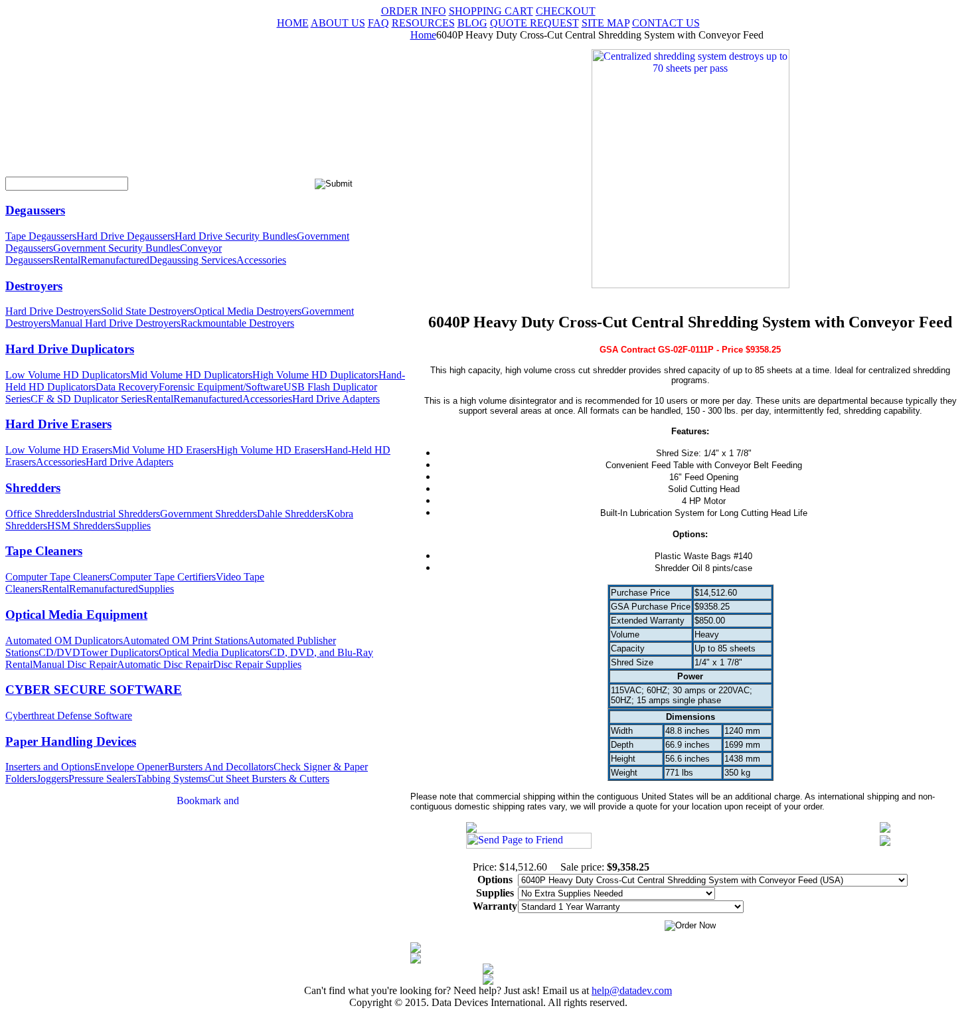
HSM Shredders (81, 525)
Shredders (32, 488)
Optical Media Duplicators (214, 652)
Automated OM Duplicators (64, 640)
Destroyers (33, 286)
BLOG (472, 23)
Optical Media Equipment (76, 615)
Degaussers (35, 210)
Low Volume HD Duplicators (67, 374)
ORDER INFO (413, 11)
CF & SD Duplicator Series (88, 398)
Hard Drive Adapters (336, 398)
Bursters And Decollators (221, 766)
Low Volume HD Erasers (58, 450)
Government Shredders (208, 513)
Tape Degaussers (40, 236)
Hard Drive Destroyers (53, 311)
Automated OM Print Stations (185, 640)
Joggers (52, 778)
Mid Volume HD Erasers (164, 450)
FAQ (378, 23)
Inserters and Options (49, 766)
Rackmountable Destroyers (237, 323)
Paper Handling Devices (70, 741)
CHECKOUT (566, 11)
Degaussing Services (192, 260)
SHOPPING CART (491, 11)
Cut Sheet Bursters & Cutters (268, 778)
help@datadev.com (632, 990)
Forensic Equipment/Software (221, 386)
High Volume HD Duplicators (315, 374)
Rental (66, 260)
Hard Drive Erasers (58, 424)
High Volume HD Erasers (270, 450)
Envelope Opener (131, 766)
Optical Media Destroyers (247, 311)
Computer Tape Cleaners (57, 576)
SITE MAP (605, 23)
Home (423, 35)
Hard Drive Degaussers (125, 236)
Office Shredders (40, 513)
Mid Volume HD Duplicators (191, 374)
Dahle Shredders (292, 513)
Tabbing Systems (172, 778)
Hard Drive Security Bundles (236, 236)
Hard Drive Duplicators (69, 349)
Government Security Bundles (116, 248)
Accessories (261, 260)
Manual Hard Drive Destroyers (115, 323)
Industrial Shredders (118, 513)
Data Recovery (127, 386)
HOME (293, 23)
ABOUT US (338, 23)
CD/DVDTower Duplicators (99, 652)
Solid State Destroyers (147, 311)
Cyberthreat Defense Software (68, 715)
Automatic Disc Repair (165, 664)
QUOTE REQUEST (534, 23)
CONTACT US (666, 23)
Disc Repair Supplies (257, 664)
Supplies (133, 525)
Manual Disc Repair (75, 664)
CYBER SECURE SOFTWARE (93, 690)
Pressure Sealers (102, 778)
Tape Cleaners (43, 551)
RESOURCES (423, 23)
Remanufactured (114, 260)
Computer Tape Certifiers (163, 576)
